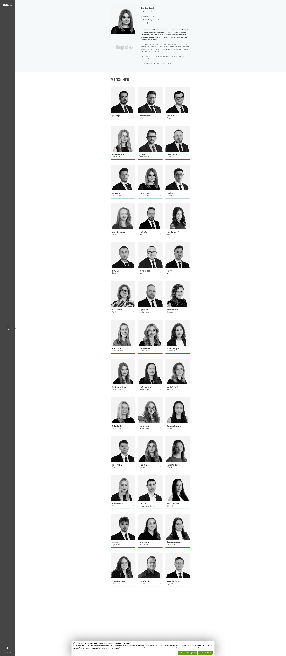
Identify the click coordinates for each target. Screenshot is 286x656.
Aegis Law (7, 5)
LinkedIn (7, 648)
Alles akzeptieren (205, 653)
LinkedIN (145, 23)
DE (10, 652)
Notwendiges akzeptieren (188, 653)
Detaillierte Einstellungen (169, 652)
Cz (4, 652)
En (7, 652)
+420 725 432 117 (148, 16)
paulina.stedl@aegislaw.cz (151, 20)
